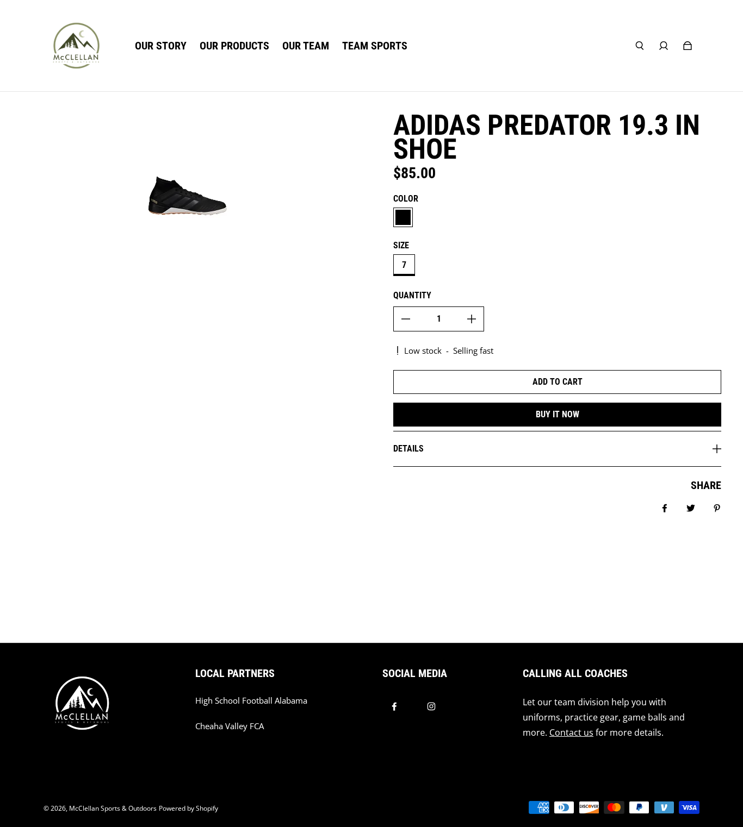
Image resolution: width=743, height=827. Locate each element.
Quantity (412, 295)
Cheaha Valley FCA (229, 726)
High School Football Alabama (251, 700)
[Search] (640, 46)
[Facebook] (394, 706)
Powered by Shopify (188, 808)
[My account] (664, 46)
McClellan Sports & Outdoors (113, 808)
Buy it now (557, 414)
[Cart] (687, 46)
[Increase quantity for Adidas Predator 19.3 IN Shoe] (472, 319)
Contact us (571, 732)
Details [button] (408, 448)
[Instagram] (431, 706)
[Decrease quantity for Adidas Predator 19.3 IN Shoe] (406, 319)
